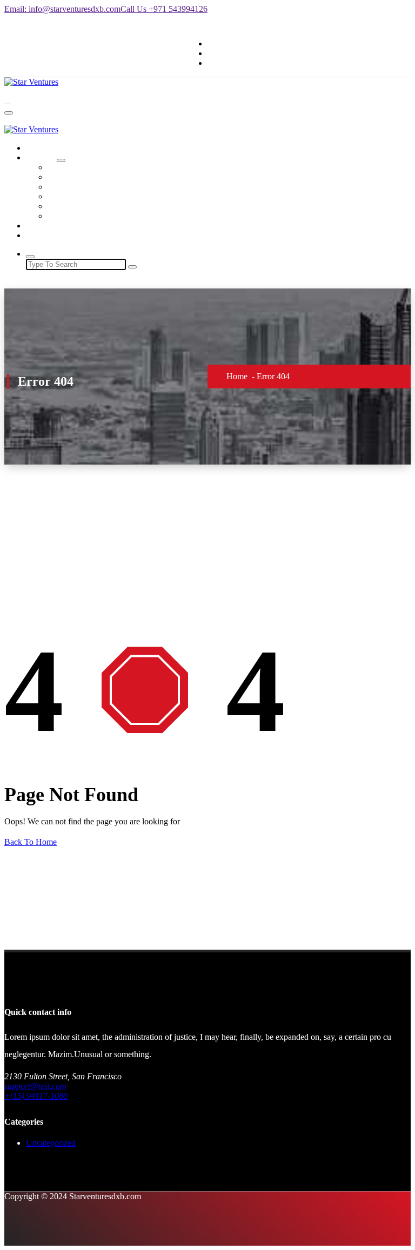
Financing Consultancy (87, 196)
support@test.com (35, 1086)
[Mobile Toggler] (61, 160)
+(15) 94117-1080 (36, 1095)
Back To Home (30, 841)
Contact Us (45, 235)
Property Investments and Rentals (105, 215)
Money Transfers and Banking (99, 186)
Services (40, 157)
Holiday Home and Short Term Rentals (114, 177)
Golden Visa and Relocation (96, 206)
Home (36, 147)
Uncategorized (51, 1142)
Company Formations (85, 167)
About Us (42, 225)
